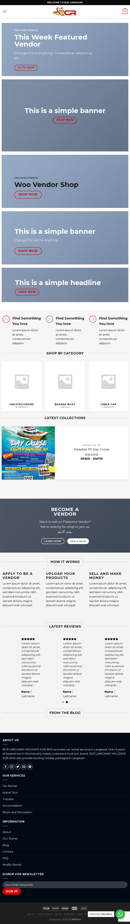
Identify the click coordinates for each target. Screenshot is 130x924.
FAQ (5, 858)
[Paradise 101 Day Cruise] (28, 453)
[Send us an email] (24, 766)
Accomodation (12, 805)
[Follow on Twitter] (18, 766)
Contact (8, 851)
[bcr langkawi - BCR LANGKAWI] (65, 11)
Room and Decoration (17, 812)
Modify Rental (12, 864)
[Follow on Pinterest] (30, 766)
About (7, 832)
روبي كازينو (65, 531)
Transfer (8, 799)
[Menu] (5, 11)
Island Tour (10, 792)
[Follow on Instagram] (12, 766)
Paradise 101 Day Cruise (91, 449)
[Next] (123, 382)
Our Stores (10, 838)
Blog (6, 845)
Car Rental (10, 786)
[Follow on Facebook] (5, 766)
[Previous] (7, 382)
